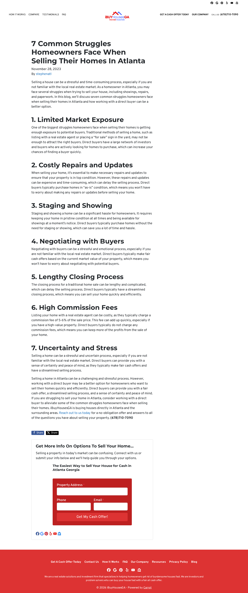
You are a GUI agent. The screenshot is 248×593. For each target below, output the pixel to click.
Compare (34, 14)
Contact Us (91, 562)
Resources (159, 562)
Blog (194, 562)
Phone (61, 500)
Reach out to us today (75, 413)
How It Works (17, 14)
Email (99, 500)
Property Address (71, 485)
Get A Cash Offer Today (174, 14)
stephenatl (44, 74)
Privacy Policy (178, 562)
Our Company (200, 14)
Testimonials (50, 14)
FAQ (64, 14)
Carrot (147, 588)
